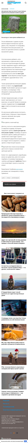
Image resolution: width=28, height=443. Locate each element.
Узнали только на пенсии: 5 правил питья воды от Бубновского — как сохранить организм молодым (12, 393)
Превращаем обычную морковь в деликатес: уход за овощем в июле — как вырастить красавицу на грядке (13, 215)
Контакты (6, 403)
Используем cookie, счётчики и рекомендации (12, 441)
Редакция (6, 400)
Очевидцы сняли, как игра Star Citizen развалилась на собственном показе (13, 319)
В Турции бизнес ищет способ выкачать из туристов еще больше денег (12, 293)
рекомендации (15, 177)
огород (8, 177)
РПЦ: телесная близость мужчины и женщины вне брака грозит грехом (12, 367)
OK (25, 441)
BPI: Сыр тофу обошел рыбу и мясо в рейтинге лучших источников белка (13, 343)
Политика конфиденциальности (13, 410)
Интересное (6, 31)
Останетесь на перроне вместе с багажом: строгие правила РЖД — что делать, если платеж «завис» (13, 267)
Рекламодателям (8, 407)
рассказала (19, 169)
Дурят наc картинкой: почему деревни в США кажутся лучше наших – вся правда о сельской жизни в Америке (13, 241)
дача (3, 177)
